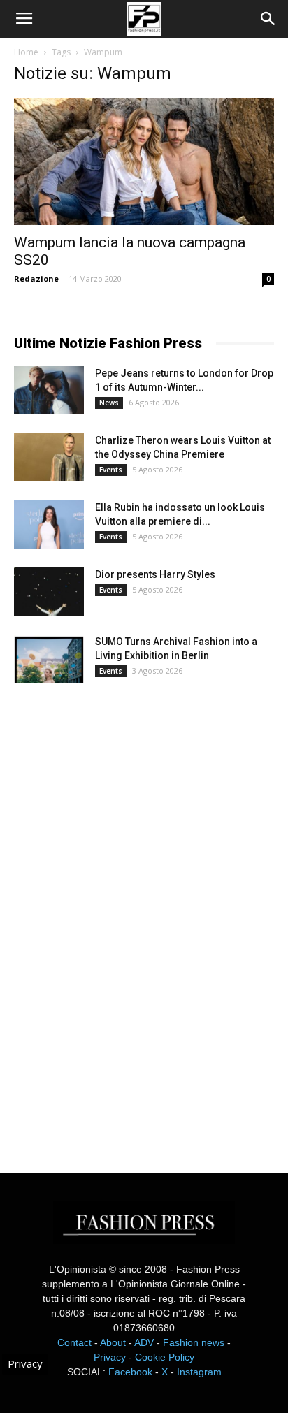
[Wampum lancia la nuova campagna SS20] (144, 161)
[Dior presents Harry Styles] (49, 591)
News (109, 402)
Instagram (199, 1371)
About (113, 1342)
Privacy (110, 1357)
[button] (268, 19)
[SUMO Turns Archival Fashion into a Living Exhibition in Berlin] (49, 659)
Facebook (130, 1371)
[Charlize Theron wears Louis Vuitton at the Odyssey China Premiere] (49, 457)
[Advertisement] (119, 915)
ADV (144, 1342)
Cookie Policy (164, 1357)
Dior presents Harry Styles (155, 574)
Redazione (36, 278)
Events (110, 469)
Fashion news (193, 1342)
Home (26, 52)
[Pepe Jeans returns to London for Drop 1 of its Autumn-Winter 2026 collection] (49, 390)
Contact (74, 1342)
